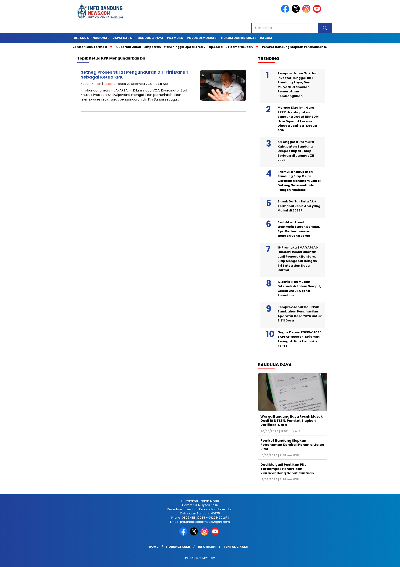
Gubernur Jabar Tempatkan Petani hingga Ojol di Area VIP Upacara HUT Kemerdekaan (171, 47)
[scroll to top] (384, 560)
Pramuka (175, 38)
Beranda (81, 38)
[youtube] (318, 11)
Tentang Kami (236, 547)
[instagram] (307, 11)
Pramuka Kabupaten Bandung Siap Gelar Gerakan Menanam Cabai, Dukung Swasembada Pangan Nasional (300, 181)
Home (153, 547)
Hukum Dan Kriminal (238, 38)
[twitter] (296, 11)
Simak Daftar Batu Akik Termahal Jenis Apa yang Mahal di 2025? (299, 206)
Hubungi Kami (178, 547)
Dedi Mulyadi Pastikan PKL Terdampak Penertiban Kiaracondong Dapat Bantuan (287, 468)
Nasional (101, 38)
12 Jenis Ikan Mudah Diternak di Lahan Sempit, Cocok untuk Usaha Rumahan (299, 289)
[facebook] (286, 11)
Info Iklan (207, 547)
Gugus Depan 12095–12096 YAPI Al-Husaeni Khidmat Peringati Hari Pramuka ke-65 (300, 339)
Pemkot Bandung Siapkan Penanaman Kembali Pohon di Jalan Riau (302, 47)
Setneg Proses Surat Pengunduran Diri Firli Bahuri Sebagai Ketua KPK (134, 74)
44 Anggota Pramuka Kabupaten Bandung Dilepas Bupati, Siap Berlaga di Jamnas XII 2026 (296, 151)
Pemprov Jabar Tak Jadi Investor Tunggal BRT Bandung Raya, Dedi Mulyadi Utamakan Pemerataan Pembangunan (298, 84)
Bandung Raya (150, 38)
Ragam (266, 38)
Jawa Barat (123, 38)
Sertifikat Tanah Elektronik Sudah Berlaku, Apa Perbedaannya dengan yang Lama (299, 229)
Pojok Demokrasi (202, 38)
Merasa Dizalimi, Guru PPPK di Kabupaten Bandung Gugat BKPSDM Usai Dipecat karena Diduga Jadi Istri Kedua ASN (298, 118)
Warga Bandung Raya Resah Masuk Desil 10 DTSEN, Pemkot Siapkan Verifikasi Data (291, 420)
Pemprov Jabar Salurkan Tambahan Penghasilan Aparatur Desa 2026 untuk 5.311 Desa (300, 314)
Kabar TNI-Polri (91, 84)
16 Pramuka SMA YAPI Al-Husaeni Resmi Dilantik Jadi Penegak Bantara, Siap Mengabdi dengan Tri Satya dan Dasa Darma (298, 258)
